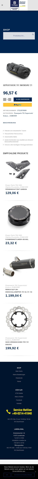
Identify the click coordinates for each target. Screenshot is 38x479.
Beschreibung (9, 122)
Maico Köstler (19, 397)
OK (7, 475)
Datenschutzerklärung (23, 475)
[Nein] (35, 472)
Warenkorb (19, 378)
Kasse (19, 381)
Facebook (19, 400)
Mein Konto (19, 371)
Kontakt (19, 403)
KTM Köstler (19, 393)
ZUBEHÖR (13, 116)
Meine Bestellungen (19, 374)
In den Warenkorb (22, 99)
